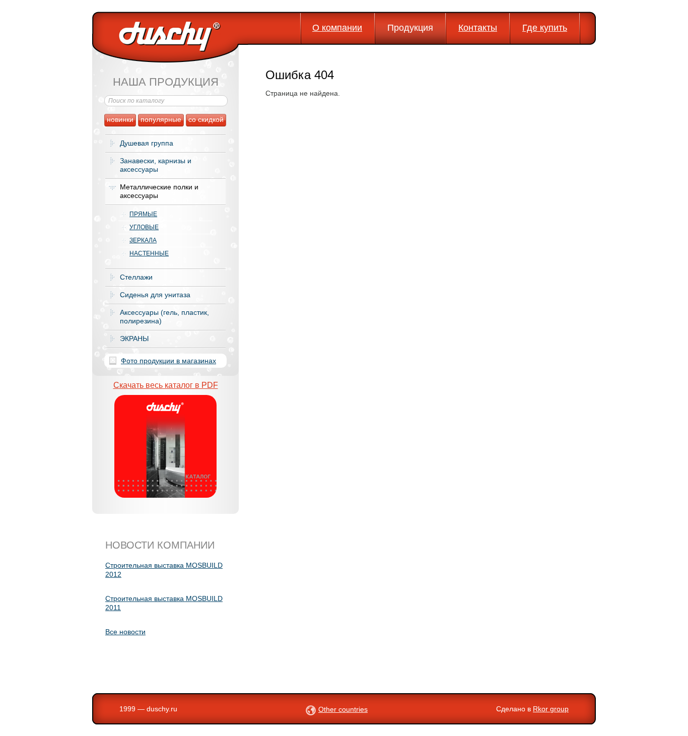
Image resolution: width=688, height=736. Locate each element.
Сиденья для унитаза (155, 295)
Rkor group (551, 709)
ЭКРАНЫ (134, 338)
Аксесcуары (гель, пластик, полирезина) (164, 316)
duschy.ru (162, 709)
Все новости (125, 632)
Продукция (410, 28)
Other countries (343, 709)
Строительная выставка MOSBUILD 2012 (164, 569)
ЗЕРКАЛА (143, 240)
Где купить (544, 28)
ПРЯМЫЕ (143, 214)
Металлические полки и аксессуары (159, 191)
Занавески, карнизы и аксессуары (155, 165)
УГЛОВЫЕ (144, 227)
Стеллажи (136, 277)
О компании (337, 28)
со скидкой (206, 119)
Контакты (477, 28)
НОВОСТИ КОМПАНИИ (160, 545)
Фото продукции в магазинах (168, 361)
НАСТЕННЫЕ (149, 253)
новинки (120, 119)
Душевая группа (146, 143)
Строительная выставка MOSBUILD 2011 (164, 603)
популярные (161, 119)
